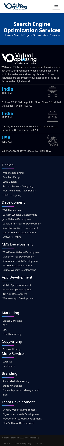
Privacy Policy (25, 443)
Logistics (7, 361)
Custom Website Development (20, 214)
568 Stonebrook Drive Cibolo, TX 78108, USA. (26, 151)
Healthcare (9, 366)
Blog (5, 394)
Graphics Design (12, 177)
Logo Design (10, 181)
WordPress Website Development (21, 252)
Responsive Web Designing (18, 186)
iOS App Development (15, 294)
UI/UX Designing (12, 195)
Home (7, 35)
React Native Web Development (20, 228)
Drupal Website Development (19, 270)
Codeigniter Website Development (22, 223)
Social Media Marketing (16, 381)
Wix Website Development (17, 265)
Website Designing (13, 172)
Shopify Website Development (19, 409)
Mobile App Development (17, 285)
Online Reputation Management (21, 390)
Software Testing (12, 237)
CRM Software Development (18, 423)
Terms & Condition (11, 443)
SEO (5, 329)
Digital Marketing (12, 320)
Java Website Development (17, 219)
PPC (5, 325)
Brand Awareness (12, 385)
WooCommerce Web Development (22, 418)
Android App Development (17, 289)
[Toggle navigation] (56, 7)
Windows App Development (18, 298)
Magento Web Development (18, 256)
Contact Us (37, 443)
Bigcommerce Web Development (21, 414)
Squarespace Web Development (21, 261)
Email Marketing (12, 334)
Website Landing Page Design (19, 190)
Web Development (13, 210)
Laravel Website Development (19, 232)
